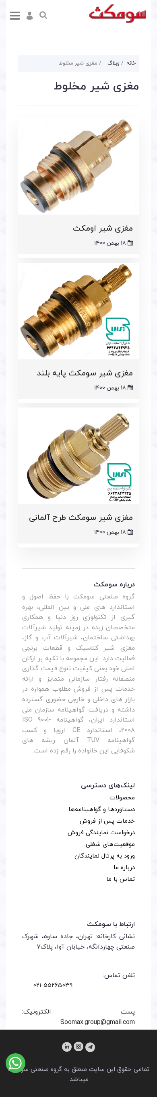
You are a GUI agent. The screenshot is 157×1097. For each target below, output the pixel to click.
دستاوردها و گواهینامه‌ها (101, 809)
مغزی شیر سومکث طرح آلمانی (81, 517)
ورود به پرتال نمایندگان (104, 856)
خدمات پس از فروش (107, 821)
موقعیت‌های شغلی (110, 844)
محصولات (122, 798)
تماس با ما (120, 879)
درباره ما (124, 868)
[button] (29, 16)
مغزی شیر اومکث (103, 228)
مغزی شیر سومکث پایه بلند (85, 373)
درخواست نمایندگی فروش (101, 833)
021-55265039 (52, 985)
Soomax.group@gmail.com (97, 1022)
